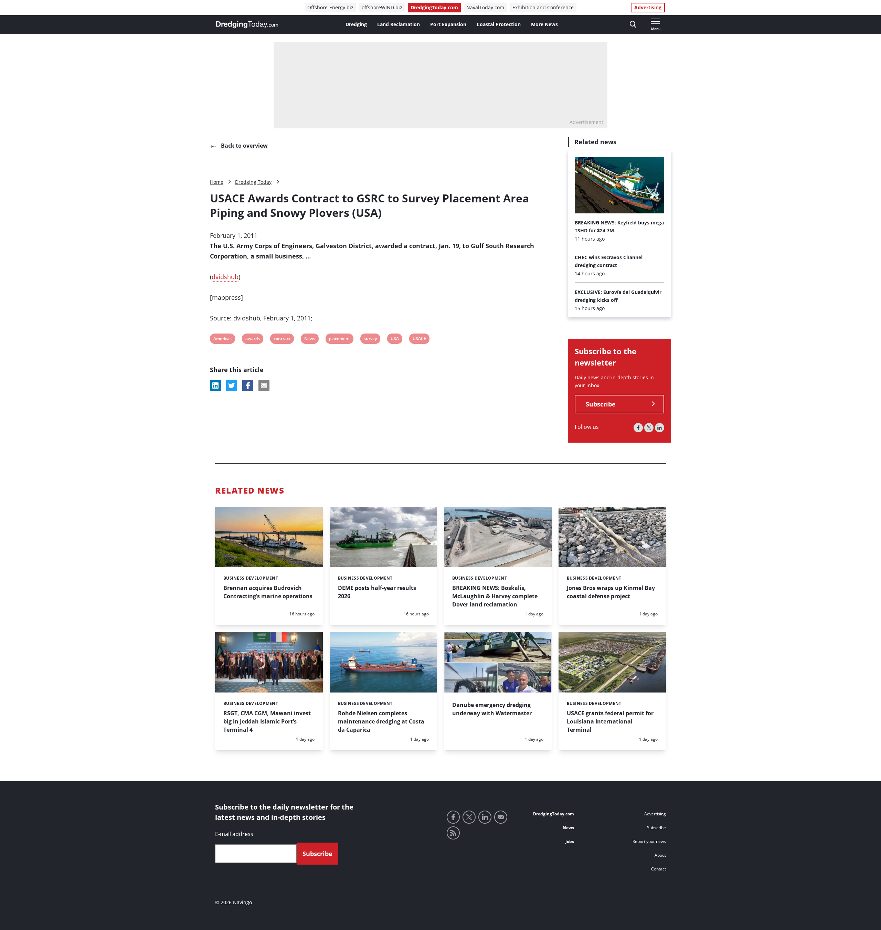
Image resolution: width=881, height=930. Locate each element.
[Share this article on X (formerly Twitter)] (231, 385)
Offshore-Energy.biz (330, 7)
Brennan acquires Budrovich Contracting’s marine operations (267, 592)
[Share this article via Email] (263, 385)
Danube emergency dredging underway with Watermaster (492, 709)
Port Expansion (448, 24)
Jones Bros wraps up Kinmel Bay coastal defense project (611, 592)
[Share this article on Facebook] (247, 385)
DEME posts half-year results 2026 (377, 592)
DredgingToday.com (434, 7)
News (309, 339)
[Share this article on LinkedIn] (215, 385)
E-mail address (234, 834)
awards (252, 339)
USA (395, 339)
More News (544, 24)
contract (281, 339)
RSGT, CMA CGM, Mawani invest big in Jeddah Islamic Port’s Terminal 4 (267, 721)
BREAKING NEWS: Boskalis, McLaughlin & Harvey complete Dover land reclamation (495, 596)
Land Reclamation (398, 24)
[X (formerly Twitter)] (649, 427)
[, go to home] (247, 25)
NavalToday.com (485, 7)
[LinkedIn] (659, 427)
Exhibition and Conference (543, 7)
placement (339, 339)
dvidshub (225, 277)
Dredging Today (253, 182)
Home (216, 182)
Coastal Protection (499, 24)
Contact (658, 869)
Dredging (356, 24)
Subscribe (601, 404)
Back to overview (244, 145)
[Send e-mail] (500, 817)
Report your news (649, 841)
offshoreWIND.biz (382, 7)
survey (370, 339)
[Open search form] (633, 24)
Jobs (569, 841)
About (660, 855)
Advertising (647, 7)
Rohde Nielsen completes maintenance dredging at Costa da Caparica (381, 721)
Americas (222, 339)
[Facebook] (638, 427)
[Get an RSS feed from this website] (453, 832)
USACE (419, 339)
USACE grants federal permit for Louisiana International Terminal (610, 721)
